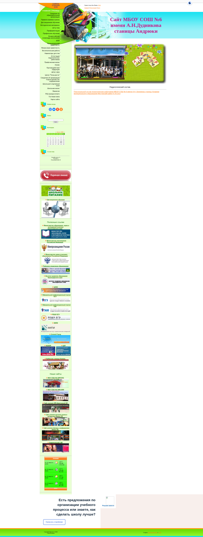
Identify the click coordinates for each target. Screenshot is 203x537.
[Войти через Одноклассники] (61, 109)
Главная (86, 7)
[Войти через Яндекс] (57, 109)
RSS (99, 5)
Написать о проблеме (54, 522)
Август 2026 (60, 132)
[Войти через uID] (50, 109)
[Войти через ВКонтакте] (54, 109)
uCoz (159, 532)
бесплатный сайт (152, 532)
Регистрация (93, 7)
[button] (189, 4)
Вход (98, 7)
